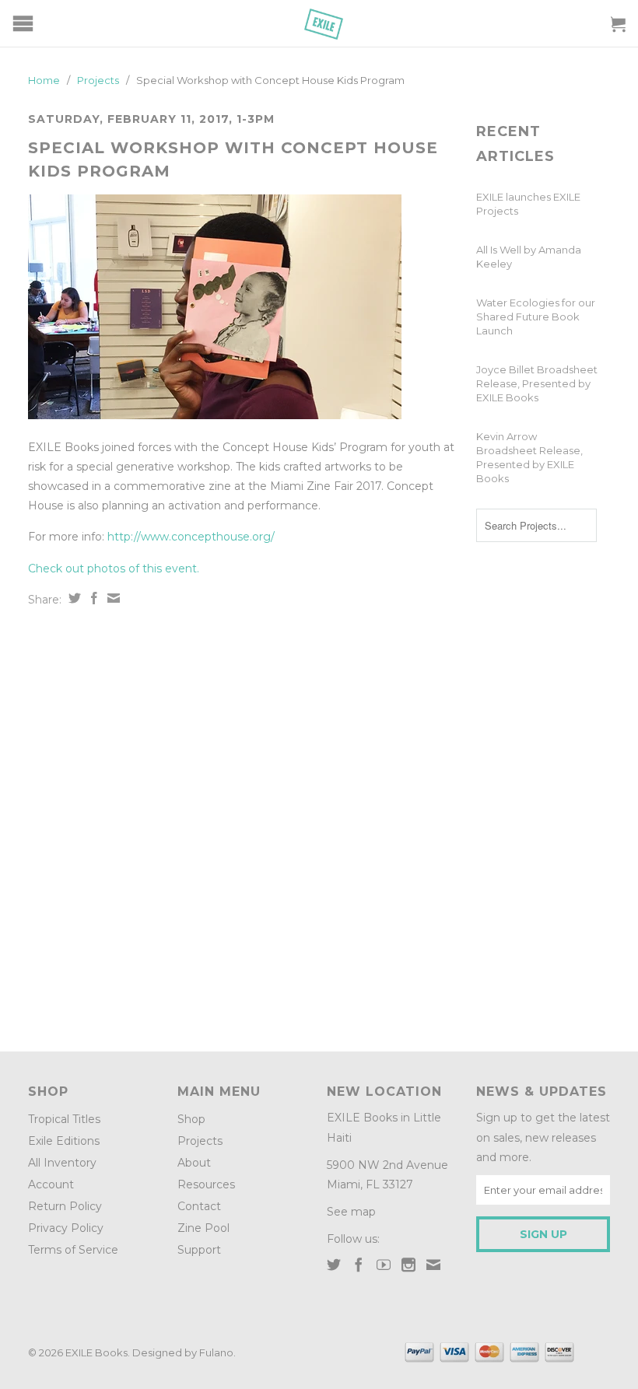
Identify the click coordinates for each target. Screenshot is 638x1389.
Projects (200, 1141)
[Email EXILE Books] (433, 1265)
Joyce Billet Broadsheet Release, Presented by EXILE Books (537, 383)
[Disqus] (244, 823)
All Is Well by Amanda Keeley (528, 256)
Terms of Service (73, 1250)
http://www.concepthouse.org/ (191, 537)
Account (51, 1184)
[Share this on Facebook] (92, 598)
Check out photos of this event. (113, 569)
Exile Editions (64, 1141)
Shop (191, 1119)
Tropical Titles (64, 1119)
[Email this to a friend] (111, 598)
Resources (206, 1184)
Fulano (216, 1352)
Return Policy (65, 1206)
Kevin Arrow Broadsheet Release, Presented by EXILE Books (529, 457)
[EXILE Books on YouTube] (384, 1265)
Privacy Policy (65, 1228)
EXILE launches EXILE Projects (528, 204)
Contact (199, 1206)
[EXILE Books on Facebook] (359, 1265)
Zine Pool (203, 1228)
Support (199, 1250)
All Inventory (62, 1163)
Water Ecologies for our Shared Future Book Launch (535, 316)
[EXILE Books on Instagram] (408, 1265)
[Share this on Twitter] (73, 598)
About (194, 1163)
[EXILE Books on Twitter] (334, 1265)
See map (351, 1212)
